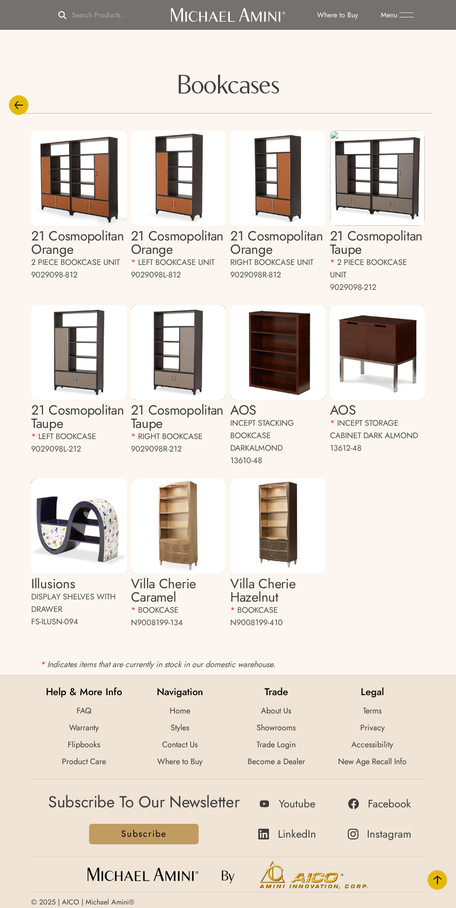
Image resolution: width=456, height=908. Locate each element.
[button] (397, 15)
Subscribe (144, 833)
